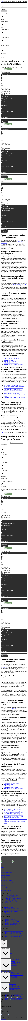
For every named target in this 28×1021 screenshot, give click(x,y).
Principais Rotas (4, 984)
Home (2, 1)
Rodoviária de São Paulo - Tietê (11, 359)
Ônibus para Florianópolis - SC (11, 924)
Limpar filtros (4, 11)
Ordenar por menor (5, 67)
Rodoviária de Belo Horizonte (11, 363)
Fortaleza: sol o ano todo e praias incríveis (13, 390)
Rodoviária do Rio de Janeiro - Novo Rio (13, 364)
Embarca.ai (3, 1019)
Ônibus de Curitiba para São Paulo (12, 932)
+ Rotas (5, 937)
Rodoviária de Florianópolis (10, 361)
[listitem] (6, 861)
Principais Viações (5, 948)
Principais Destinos (5, 972)
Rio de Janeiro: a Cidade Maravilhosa (12, 385)
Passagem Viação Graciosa (10, 899)
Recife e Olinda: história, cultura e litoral (13, 392)
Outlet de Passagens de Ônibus (19, 284)
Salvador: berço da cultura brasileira (12, 389)
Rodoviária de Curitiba (9, 360)
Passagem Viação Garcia (9, 896)
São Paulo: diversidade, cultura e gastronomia (14, 386)
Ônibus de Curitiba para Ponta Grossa (12, 936)
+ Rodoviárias (7, 914)
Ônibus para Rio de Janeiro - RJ (11, 922)
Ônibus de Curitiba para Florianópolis (12, 933)
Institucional (3, 940)
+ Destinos (6, 926)
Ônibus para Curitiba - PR (10, 919)
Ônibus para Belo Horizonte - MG (12, 923)
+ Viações (6, 902)
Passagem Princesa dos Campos (11, 895)
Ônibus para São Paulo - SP (10, 920)
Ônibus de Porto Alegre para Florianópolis (14, 935)
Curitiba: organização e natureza (11, 393)
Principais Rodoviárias (6, 959)
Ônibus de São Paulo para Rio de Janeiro (13, 931)
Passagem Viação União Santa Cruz (12, 898)
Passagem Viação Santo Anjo (10, 901)
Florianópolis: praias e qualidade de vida (13, 388)
